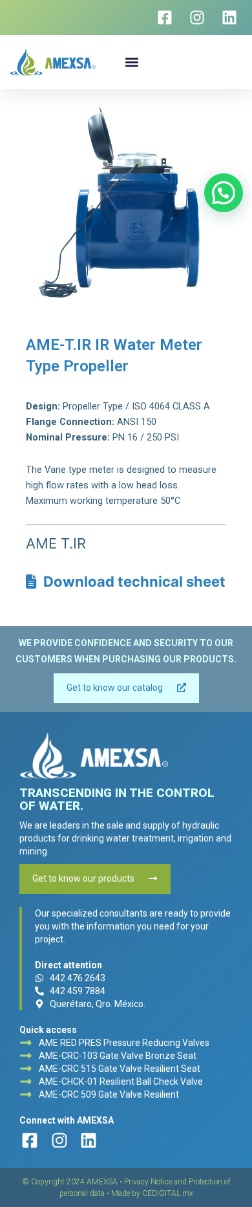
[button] (132, 61)
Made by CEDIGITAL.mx (152, 1193)
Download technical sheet (131, 581)
